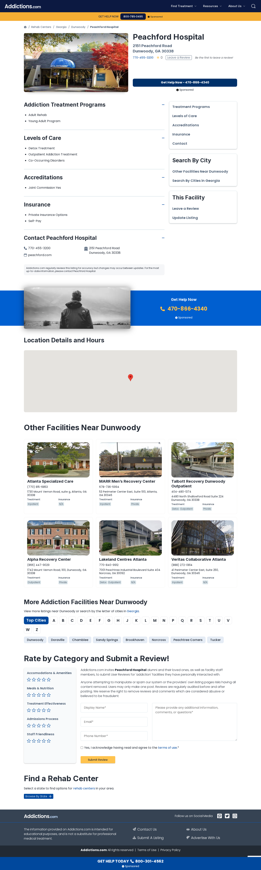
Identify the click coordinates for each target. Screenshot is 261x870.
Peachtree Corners (188, 640)
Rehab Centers (41, 27)
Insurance (181, 134)
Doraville (57, 640)
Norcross (159, 640)
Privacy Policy (170, 850)
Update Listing (185, 217)
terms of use (167, 747)
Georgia (61, 27)
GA (158, 51)
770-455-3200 (143, 57)
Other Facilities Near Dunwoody (200, 171)
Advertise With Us (205, 838)
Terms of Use (146, 850)
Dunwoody (78, 27)
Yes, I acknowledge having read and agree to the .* (131, 747)
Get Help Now (108, 16)
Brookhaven (135, 640)
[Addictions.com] (25, 27)
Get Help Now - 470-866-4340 (185, 82)
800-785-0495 (133, 16)
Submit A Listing (150, 838)
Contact (179, 143)
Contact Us (147, 829)
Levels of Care (184, 116)
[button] (130, 377)
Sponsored (156, 16)
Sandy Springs (107, 640)
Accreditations (185, 125)
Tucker (215, 640)
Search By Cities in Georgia (196, 180)
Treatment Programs (191, 106)
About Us (199, 829)
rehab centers (84, 788)
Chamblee (80, 640)
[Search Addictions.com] (253, 6)
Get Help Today (130, 861)
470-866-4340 (186, 309)
